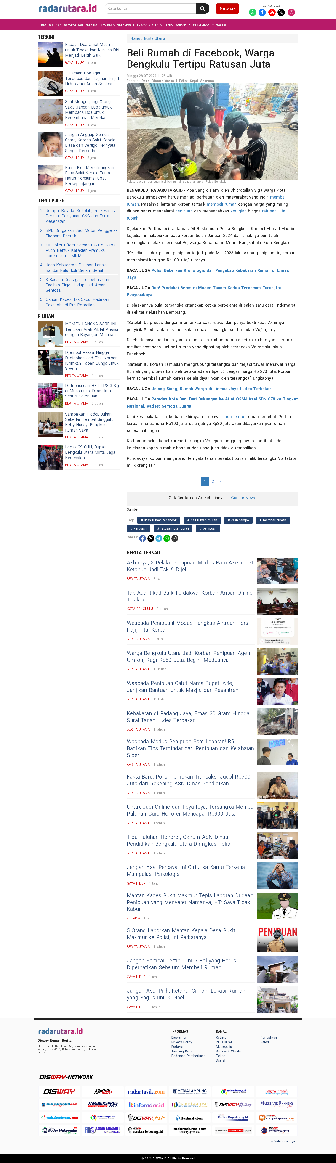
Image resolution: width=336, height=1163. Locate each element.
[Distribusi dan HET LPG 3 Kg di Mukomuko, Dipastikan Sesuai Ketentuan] (50, 395)
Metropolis (125, 24)
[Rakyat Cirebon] (277, 1091)
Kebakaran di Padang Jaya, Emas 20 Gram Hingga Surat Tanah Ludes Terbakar (188, 717)
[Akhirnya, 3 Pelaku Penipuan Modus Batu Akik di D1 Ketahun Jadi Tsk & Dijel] (277, 571)
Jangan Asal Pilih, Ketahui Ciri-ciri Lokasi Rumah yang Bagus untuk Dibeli (186, 994)
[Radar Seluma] (190, 1130)
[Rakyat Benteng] (233, 1130)
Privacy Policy (181, 1042)
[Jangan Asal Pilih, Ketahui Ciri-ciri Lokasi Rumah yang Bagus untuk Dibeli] (277, 999)
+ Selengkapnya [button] (283, 1141)
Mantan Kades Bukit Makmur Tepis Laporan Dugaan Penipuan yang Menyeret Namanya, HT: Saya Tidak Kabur (190, 902)
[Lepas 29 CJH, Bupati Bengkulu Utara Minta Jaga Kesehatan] (50, 457)
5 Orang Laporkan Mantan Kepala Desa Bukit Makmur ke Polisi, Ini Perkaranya (181, 934)
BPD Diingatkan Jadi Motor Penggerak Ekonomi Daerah (78, 233)
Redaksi (177, 1046)
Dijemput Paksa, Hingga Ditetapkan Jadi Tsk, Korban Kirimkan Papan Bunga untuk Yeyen (92, 361)
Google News (243, 498)
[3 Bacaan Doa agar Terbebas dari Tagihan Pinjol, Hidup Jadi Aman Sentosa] (50, 83)
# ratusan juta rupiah (173, 528)
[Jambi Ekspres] (103, 1104)
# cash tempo (238, 520)
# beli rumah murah (202, 520)
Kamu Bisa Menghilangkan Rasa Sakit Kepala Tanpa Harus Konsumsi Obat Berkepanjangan (89, 176)
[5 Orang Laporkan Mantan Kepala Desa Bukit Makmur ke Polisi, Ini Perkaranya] (277, 939)
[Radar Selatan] (277, 1130)
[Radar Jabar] (190, 1117)
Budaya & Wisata (149, 24)
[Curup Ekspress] (277, 1117)
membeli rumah (222, 204)
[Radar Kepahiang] (233, 1117)
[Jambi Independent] (59, 1104)
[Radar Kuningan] (59, 1117)
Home (135, 38)
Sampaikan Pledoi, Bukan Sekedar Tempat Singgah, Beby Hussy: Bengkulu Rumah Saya (89, 422)
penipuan (184, 211)
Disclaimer (179, 1037)
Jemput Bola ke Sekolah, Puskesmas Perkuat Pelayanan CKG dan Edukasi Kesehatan (77, 216)
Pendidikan (201, 24)
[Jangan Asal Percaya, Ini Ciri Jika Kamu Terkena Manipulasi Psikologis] (277, 875)
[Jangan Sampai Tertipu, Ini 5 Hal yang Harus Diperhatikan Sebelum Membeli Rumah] (277, 969)
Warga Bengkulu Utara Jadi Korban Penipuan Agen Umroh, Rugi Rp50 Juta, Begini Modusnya (188, 656)
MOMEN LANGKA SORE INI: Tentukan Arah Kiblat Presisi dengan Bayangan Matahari (91, 329)
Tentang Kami (181, 1051)
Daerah (180, 24)
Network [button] (228, 8)
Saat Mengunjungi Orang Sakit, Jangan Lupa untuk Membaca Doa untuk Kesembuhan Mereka (88, 110)
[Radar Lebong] (146, 1130)
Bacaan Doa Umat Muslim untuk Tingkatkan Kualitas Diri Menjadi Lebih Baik (92, 50)
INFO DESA (107, 24)
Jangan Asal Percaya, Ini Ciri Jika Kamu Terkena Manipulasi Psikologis (186, 871)
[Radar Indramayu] (233, 1091)
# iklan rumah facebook (159, 520)
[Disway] (59, 1091)
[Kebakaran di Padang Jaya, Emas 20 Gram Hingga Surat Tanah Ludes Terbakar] (277, 721)
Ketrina (91, 24)
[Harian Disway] (103, 1091)
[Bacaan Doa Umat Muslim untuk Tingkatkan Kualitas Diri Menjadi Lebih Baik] (50, 54)
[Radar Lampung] (190, 1104)
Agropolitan (73, 24)
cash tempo (233, 417)
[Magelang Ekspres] (277, 1104)
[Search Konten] (202, 8)
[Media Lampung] (190, 1091)
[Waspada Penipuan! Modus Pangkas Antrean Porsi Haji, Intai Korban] (277, 631)
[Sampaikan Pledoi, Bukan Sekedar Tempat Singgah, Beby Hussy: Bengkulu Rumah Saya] (50, 424)
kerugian (238, 211)
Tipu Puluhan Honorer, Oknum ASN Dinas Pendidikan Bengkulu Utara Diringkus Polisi (179, 840)
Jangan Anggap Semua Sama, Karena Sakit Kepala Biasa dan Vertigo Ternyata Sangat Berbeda (90, 143)
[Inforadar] (146, 1104)
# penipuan (208, 528)
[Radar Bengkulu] (103, 1130)
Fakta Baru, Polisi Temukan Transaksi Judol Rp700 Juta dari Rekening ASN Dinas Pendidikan (189, 780)
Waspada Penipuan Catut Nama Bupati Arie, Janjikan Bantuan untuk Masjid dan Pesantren (182, 687)
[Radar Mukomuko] (59, 1130)
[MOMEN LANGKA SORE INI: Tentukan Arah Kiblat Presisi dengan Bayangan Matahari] (50, 334)
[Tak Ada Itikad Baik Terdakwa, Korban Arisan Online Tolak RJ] (277, 601)
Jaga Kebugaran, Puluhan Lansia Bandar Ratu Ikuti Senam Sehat (73, 267)
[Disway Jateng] (233, 1104)
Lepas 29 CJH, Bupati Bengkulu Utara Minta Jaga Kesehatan (90, 452)
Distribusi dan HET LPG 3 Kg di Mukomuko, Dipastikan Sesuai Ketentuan (92, 391)
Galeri (221, 24)
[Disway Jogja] (146, 1117)
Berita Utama (51, 24)
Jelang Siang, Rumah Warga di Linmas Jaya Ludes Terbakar (211, 389)
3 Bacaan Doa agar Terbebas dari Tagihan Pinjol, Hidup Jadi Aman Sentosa (92, 78)
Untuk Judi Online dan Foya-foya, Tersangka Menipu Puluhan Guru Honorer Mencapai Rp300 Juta (190, 810)
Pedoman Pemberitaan (188, 1056)
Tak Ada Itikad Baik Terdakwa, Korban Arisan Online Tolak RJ (190, 596)
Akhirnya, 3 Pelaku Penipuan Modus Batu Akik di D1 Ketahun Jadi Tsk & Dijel (190, 566)
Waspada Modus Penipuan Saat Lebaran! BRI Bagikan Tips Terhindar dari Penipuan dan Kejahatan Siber (190, 748)
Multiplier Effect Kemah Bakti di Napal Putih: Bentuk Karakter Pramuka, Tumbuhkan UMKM (78, 251)
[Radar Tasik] (146, 1091)
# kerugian (139, 528)
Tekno (168, 24)
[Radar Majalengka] (103, 1117)
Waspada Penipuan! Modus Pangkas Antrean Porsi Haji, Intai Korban (188, 626)
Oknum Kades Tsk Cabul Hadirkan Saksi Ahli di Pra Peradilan (74, 302)
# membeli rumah (273, 520)
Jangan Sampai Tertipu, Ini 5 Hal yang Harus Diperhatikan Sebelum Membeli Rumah (181, 964)
